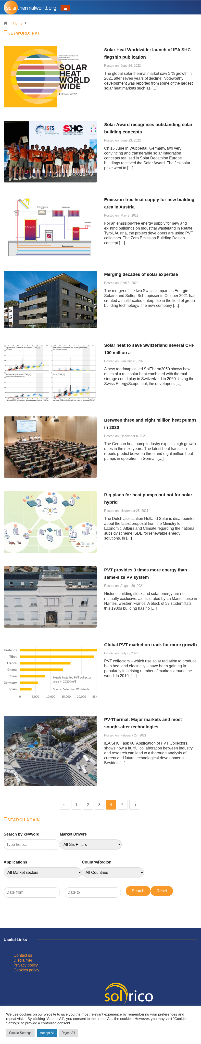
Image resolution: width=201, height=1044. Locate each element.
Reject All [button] (68, 1033)
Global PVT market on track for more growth (150, 644)
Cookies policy (26, 970)
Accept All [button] (47, 1033)
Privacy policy (25, 965)
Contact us (22, 955)
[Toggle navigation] (65, 8)
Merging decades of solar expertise (141, 274)
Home (18, 23)
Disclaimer (22, 960)
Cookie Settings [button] (20, 1033)
